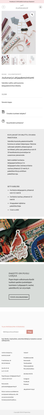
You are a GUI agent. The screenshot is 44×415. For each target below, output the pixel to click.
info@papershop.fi (15, 376)
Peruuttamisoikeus (29, 369)
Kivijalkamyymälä (28, 357)
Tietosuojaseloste (28, 366)
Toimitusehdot (28, 363)
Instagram (26, 379)
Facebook (26, 381)
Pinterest (26, 384)
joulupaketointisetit (14, 74)
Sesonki (4, 74)
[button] (3, 7)
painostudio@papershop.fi (9, 386)
